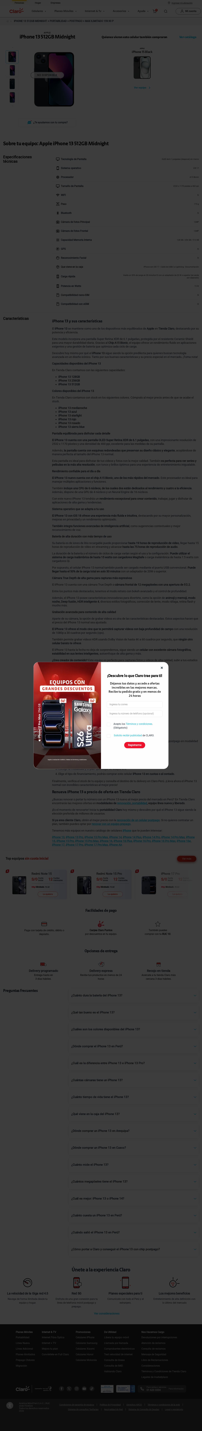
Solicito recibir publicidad (128, 735)
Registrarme (134, 745)
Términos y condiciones (139, 723)
